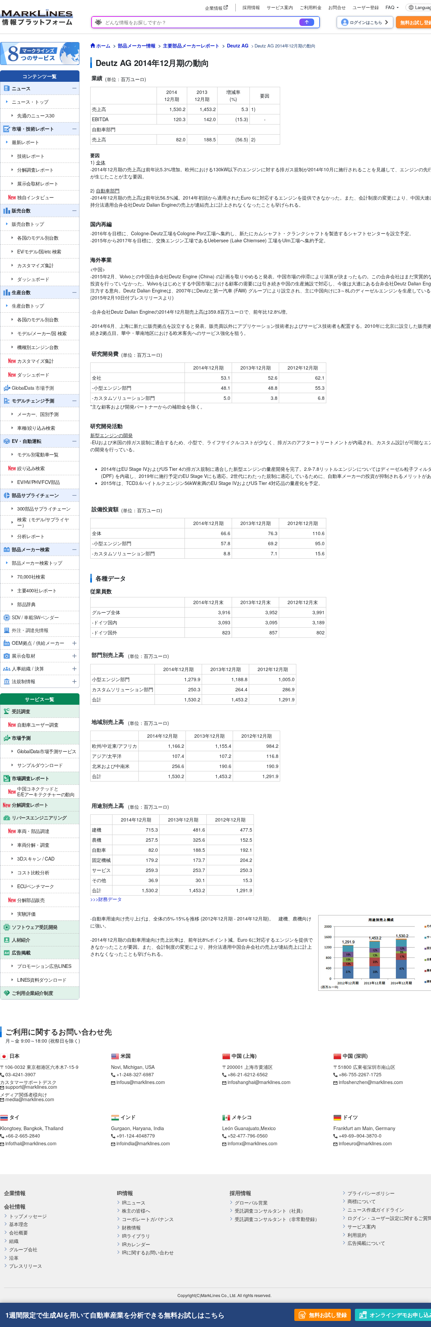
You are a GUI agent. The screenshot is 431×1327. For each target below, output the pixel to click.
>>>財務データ (106, 899)
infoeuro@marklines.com (365, 1143)
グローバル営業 (251, 1203)
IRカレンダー (136, 1244)
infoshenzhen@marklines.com (371, 1082)
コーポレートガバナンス (148, 1219)
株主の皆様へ (136, 1211)
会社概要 (18, 1232)
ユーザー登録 (366, 7)
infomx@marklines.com (252, 1143)
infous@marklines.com (141, 1082)
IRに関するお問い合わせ (148, 1252)
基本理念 (18, 1224)
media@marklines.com (29, 1099)
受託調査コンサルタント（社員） (270, 1211)
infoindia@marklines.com (143, 1143)
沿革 (14, 1258)
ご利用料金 (311, 7)
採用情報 (251, 7)
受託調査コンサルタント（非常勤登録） (277, 1219)
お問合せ (337, 7)
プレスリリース (25, 1266)
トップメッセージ (28, 1216)
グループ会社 (23, 1249)
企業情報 (15, 1193)
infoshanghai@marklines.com (259, 1082)
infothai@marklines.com (31, 1143)
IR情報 (125, 1193)
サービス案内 (280, 7)
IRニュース (133, 1203)
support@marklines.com (31, 1086)
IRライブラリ (136, 1236)
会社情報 (15, 1206)
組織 (14, 1241)
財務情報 (131, 1227)
